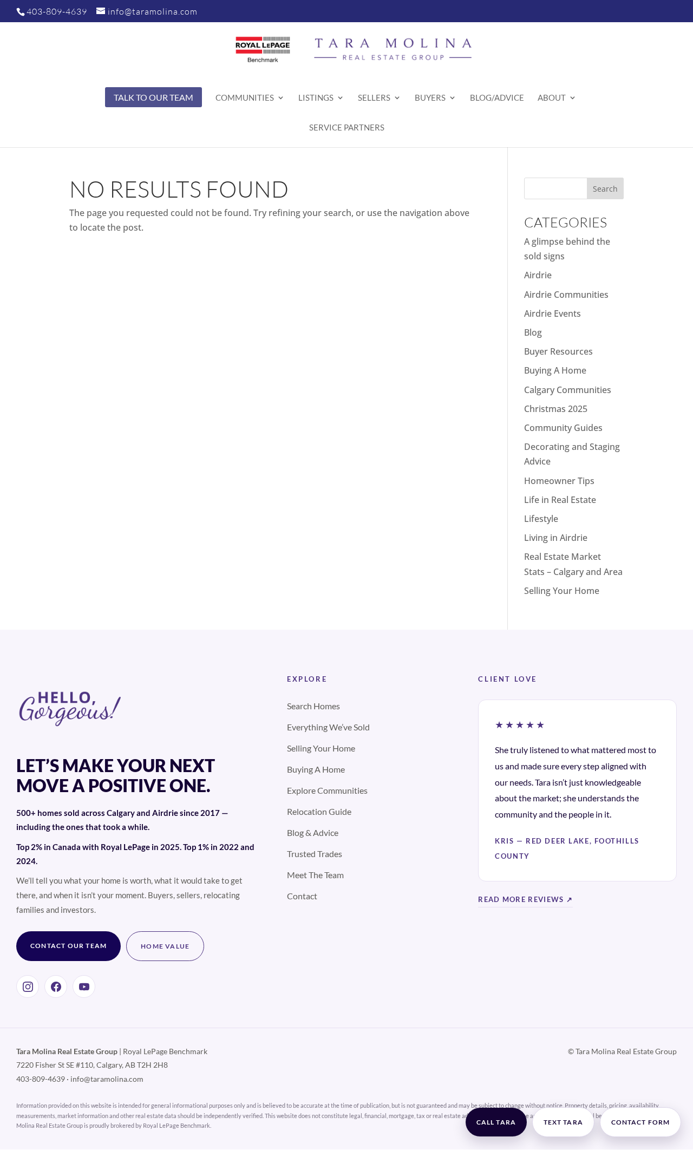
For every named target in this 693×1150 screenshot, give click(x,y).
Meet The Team (315, 875)
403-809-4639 (57, 11)
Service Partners (346, 127)
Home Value (165, 946)
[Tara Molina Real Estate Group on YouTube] (84, 986)
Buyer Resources (558, 351)
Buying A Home (555, 370)
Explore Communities (327, 790)
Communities (244, 98)
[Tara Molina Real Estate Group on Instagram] (27, 986)
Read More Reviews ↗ (525, 899)
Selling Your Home (561, 591)
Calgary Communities (567, 390)
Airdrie (538, 275)
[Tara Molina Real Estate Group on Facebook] (55, 986)
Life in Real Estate (560, 500)
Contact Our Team (68, 946)
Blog (533, 332)
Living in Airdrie (555, 538)
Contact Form (640, 1122)
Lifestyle (541, 519)
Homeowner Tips (559, 481)
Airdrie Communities (566, 294)
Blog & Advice (312, 832)
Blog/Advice (497, 98)
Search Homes (313, 706)
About (552, 98)
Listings (316, 98)
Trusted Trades (314, 853)
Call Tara (496, 1122)
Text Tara (563, 1122)
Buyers (430, 98)
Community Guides (563, 428)
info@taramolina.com (106, 1078)
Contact (302, 896)
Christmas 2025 (555, 409)
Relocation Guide (319, 811)
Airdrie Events (552, 313)
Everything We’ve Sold (328, 727)
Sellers (374, 98)
